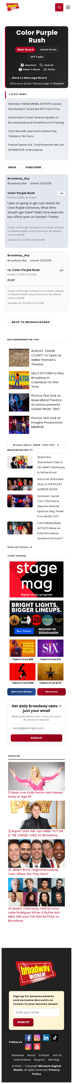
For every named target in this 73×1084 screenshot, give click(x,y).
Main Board (25, 49)
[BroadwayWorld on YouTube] (37, 1046)
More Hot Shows (21, 691)
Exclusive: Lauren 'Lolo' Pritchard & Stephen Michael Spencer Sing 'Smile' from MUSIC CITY (50, 506)
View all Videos (18, 547)
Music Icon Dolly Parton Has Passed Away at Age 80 (35, 794)
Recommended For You (23, 339)
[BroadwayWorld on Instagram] (37, 1037)
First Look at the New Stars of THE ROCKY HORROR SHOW (50, 484)
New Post (30, 65)
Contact (44, 1055)
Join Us (57, 1055)
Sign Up (23, 1022)
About (31, 1055)
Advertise (18, 1055)
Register (37, 7)
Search (48, 65)
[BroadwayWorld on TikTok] (55, 1037)
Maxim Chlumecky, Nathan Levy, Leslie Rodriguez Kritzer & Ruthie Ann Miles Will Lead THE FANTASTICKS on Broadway (34, 914)
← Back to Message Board (28, 78)
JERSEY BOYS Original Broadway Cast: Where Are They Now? (33, 872)
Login (49, 7)
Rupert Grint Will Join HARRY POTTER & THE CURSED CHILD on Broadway (35, 833)
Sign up (36, 738)
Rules (51, 69)
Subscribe (33, 167)
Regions (39, 1060)
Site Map (53, 1060)
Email (12, 167)
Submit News (22, 1060)
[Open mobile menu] (68, 7)
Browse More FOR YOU (34, 445)
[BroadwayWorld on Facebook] (28, 1037)
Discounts (51, 691)
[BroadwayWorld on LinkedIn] (46, 1037)
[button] (59, 7)
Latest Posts (48, 49)
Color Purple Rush (21, 193)
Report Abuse (31, 69)
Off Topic (37, 57)
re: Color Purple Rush (24, 270)
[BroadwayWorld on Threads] (28, 1046)
